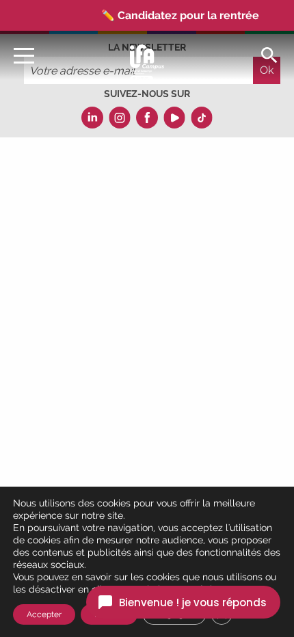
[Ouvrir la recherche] (269, 54)
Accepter (44, 614)
